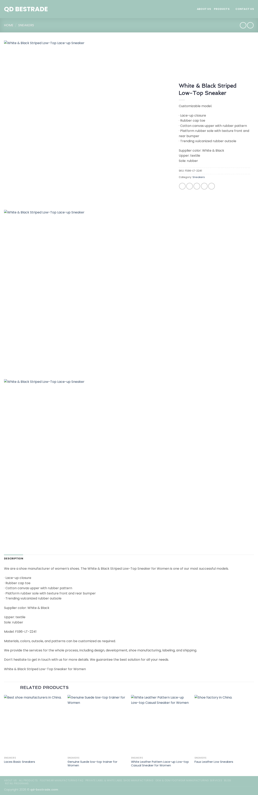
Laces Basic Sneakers (19, 762)
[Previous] (4, 735)
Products (222, 9)
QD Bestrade (26, 9)
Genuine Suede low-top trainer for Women (92, 763)
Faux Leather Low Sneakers (214, 762)
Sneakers (26, 25)
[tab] (13, 559)
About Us (204, 9)
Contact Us (244, 9)
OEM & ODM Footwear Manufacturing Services (188, 780)
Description (13, 558)
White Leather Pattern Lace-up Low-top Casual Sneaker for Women (160, 763)
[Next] (254, 735)
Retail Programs (17, 783)
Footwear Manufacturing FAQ (61, 780)
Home (9, 25)
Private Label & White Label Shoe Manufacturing (119, 780)
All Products (28, 780)
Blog (227, 780)
